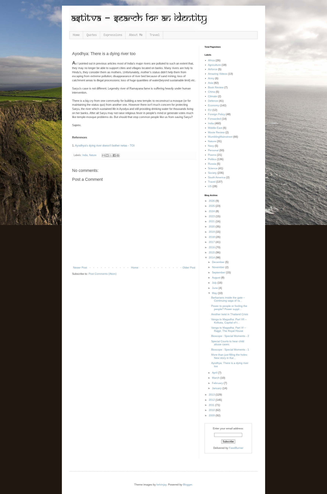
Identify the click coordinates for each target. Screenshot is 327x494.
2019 (212, 231)
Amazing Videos (217, 73)
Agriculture (214, 64)
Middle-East (215, 127)
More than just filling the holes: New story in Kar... (229, 356)
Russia (212, 163)
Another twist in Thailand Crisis (229, 314)
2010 (212, 410)
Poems (212, 154)
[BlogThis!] (107, 155)
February (218, 383)
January (217, 388)
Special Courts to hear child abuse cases (227, 343)
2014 (212, 257)
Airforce (212, 69)
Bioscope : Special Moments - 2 (230, 335)
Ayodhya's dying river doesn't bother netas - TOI (105, 145)
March (216, 377)
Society (212, 172)
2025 (212, 205)
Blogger (187, 484)
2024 (212, 211)
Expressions (113, 35)
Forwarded (214, 118)
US (210, 186)
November (218, 267)
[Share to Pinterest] (118, 155)
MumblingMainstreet (220, 136)
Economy (213, 105)
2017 (212, 242)
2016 (212, 247)
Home (76, 35)
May (215, 293)
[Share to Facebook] (114, 155)
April (215, 372)
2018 (212, 236)
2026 (212, 200)
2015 (212, 252)
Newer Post (80, 267)
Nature (92, 155)
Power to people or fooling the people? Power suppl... (229, 307)
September (219, 272)
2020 (212, 226)
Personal (213, 150)
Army (211, 78)
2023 (212, 216)
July (214, 282)
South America (216, 177)
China (211, 91)
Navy (211, 145)
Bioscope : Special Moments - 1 (230, 349)
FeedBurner (236, 447)
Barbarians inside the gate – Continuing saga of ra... (228, 299)
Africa (211, 60)
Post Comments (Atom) (103, 273)
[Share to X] (111, 155)
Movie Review (216, 132)
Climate (212, 96)
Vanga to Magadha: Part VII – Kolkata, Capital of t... (229, 321)
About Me (136, 35)
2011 (212, 404)
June (215, 287)
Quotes (91, 35)
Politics (212, 159)
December (218, 262)
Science (212, 168)
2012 (212, 399)
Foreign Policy (216, 114)
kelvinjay (161, 484)
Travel (154, 35)
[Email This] (103, 155)
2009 (212, 415)
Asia (210, 82)
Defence (213, 100)
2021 (212, 221)
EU (210, 109)
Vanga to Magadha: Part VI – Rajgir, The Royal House (228, 329)
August (216, 277)
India (85, 155)
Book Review (215, 87)
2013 (212, 394)
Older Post (189, 267)
